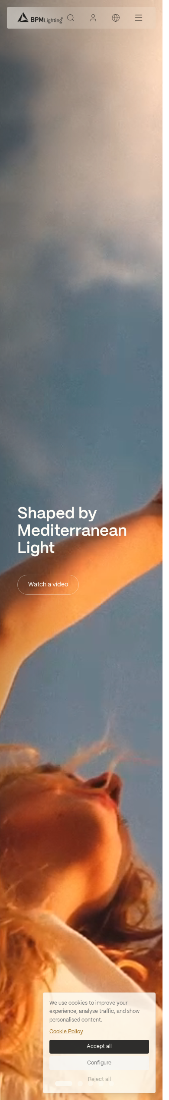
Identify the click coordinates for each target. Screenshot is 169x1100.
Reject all (99, 1079)
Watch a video (48, 585)
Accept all (99, 1046)
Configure (99, 1063)
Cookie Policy (66, 1031)
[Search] (70, 18)
